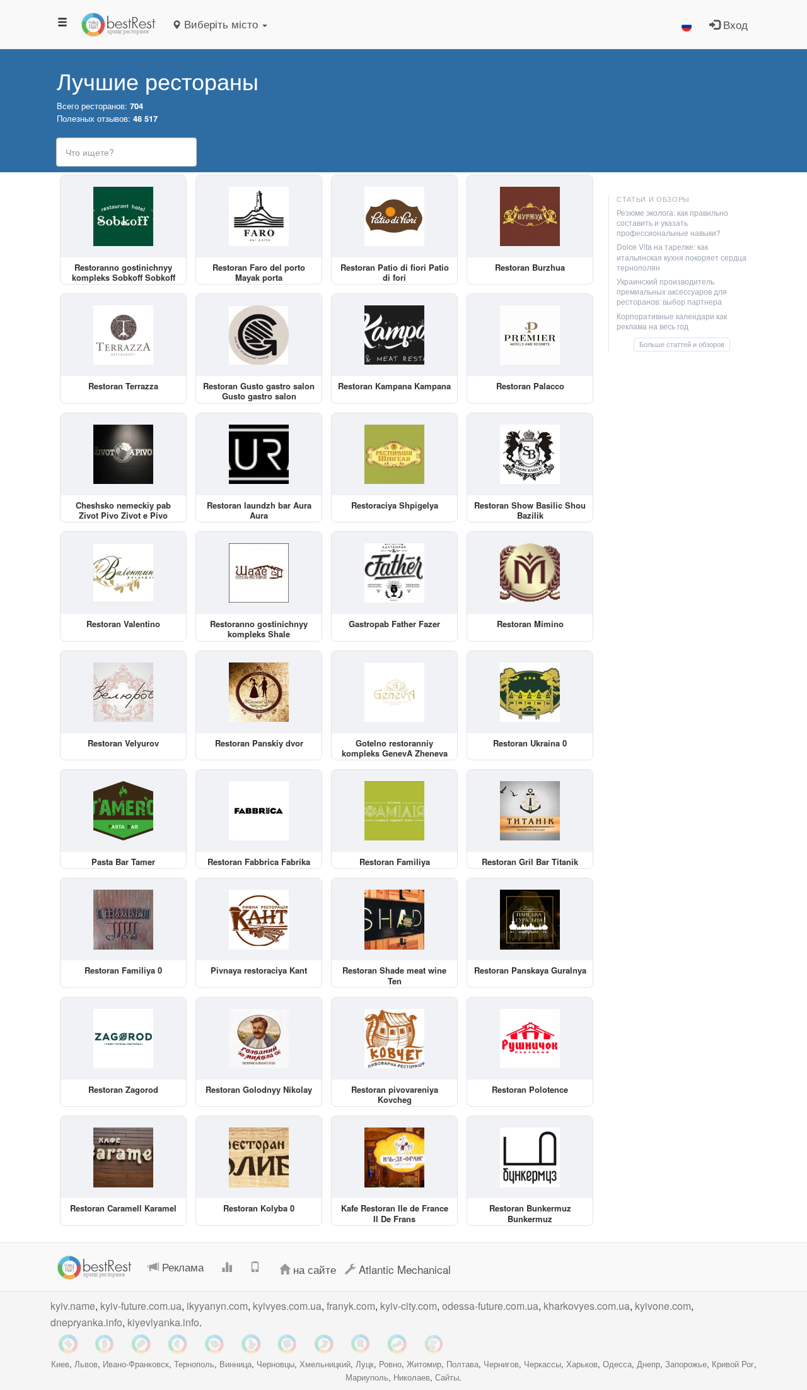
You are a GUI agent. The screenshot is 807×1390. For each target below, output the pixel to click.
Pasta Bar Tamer (123, 862)
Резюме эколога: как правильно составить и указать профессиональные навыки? (672, 222)
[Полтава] (214, 1344)
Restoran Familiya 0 (123, 970)
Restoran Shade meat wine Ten (394, 975)
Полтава (462, 1364)
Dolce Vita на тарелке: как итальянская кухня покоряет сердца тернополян (681, 256)
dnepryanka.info (86, 1322)
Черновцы (275, 1364)
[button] (686, 24)
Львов (86, 1364)
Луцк (365, 1364)
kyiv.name (72, 1306)
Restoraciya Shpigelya (394, 505)
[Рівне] (324, 1344)
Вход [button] (734, 24)
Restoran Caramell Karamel (123, 1208)
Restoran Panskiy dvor (259, 743)
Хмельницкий (325, 1364)
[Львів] (141, 1344)
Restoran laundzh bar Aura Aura (259, 510)
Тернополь (194, 1364)
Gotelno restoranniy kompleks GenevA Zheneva (395, 748)
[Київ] (251, 1344)
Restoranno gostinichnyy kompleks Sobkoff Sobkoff (123, 272)
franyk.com (351, 1306)
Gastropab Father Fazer (394, 624)
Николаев (411, 1377)
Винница (235, 1364)
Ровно (390, 1364)
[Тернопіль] (177, 1344)
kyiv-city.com (408, 1306)
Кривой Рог (733, 1364)
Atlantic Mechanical (403, 1269)
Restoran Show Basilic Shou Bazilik (530, 510)
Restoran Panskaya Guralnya (530, 970)
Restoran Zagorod (123, 1089)
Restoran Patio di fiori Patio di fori (394, 272)
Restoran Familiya (394, 862)
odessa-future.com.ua (490, 1306)
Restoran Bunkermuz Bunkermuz (530, 1213)
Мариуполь (366, 1377)
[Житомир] (360, 1344)
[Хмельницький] (104, 1344)
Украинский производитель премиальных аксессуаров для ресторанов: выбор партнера (672, 291)
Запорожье (686, 1364)
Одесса (617, 1364)
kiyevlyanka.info (163, 1322)
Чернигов (501, 1364)
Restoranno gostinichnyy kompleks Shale (259, 629)
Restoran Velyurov (123, 743)
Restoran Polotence (530, 1089)
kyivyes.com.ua (287, 1306)
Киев (60, 1364)
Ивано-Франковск (136, 1364)
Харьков (582, 1364)
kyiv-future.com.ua (141, 1306)
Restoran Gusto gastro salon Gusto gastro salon (259, 391)
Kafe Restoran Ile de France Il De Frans (394, 1213)
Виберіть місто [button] (221, 24)
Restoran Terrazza (123, 386)
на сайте (313, 1269)
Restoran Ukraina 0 (530, 743)
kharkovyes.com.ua (586, 1306)
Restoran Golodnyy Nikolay (259, 1089)
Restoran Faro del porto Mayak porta (258, 272)
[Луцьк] (287, 1344)
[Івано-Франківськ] (68, 1344)
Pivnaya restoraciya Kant (259, 970)
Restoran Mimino (530, 624)
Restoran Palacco (530, 386)
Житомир (424, 1364)
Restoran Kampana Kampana (394, 386)
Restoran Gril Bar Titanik (530, 862)
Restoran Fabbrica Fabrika (258, 862)
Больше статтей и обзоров (681, 344)
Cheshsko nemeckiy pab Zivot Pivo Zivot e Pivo (123, 510)
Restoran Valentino (123, 624)
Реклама (181, 1267)
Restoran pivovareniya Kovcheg (394, 1094)
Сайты (447, 1377)
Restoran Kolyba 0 (258, 1208)
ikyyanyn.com (217, 1306)
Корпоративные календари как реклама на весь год (672, 320)
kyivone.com (663, 1306)
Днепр (648, 1364)
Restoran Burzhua (530, 267)
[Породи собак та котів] (433, 1344)
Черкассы (542, 1364)
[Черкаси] (397, 1344)
